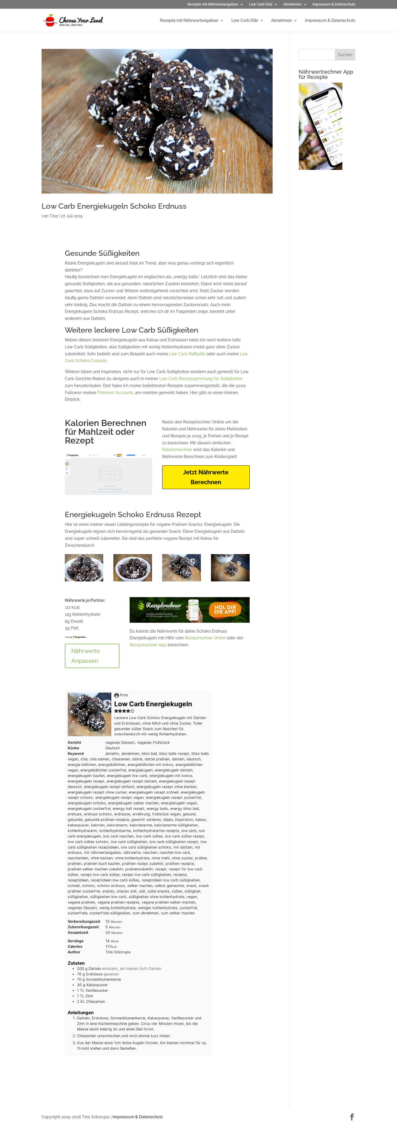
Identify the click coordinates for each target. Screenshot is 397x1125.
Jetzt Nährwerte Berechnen (205, 477)
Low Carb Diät (260, 4)
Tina (54, 216)
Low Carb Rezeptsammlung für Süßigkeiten (201, 378)
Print (123, 695)
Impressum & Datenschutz (333, 4)
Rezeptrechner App (148, 645)
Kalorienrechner (177, 449)
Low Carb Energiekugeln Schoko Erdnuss (114, 206)
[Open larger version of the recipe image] (89, 714)
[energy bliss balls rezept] (84, 581)
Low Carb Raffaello (187, 354)
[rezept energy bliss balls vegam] (230, 581)
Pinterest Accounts (115, 392)
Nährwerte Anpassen (85, 655)
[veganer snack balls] (132, 581)
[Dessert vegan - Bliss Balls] (181, 581)
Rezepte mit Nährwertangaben (212, 4)
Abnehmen (292, 4)
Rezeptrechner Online (205, 638)
